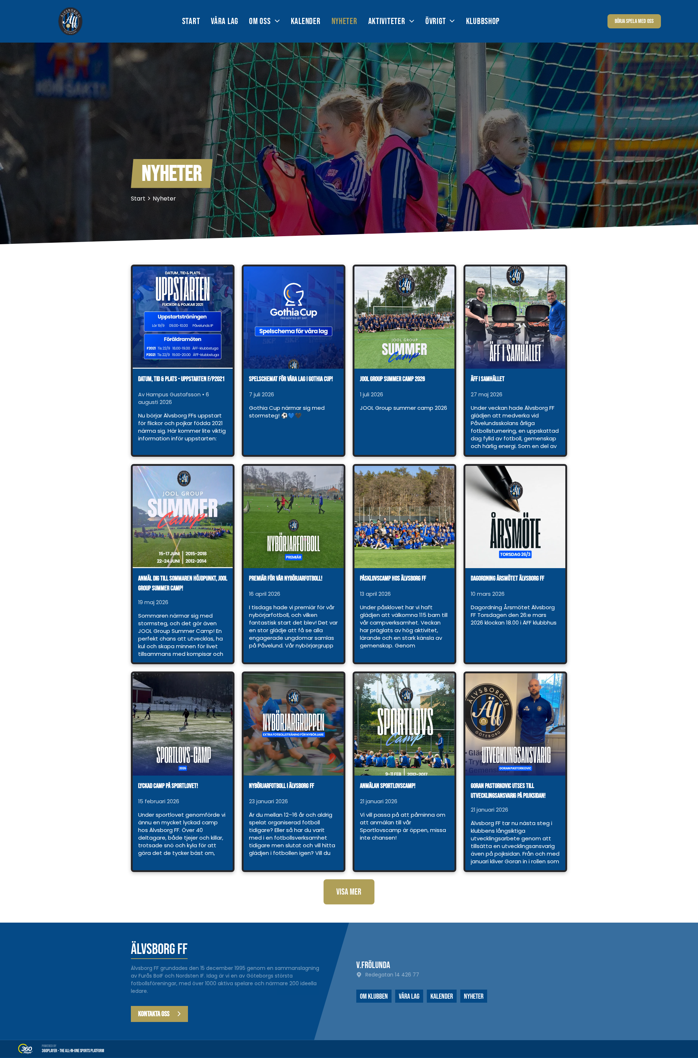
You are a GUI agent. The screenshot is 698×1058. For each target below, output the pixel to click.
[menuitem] (196, 21)
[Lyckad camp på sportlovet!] (183, 724)
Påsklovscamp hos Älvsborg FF (393, 578)
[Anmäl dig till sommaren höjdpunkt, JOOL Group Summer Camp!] (183, 517)
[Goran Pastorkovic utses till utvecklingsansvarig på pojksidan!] (515, 724)
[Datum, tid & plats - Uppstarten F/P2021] (183, 317)
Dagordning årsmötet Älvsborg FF (507, 578)
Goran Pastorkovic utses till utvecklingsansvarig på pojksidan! (508, 791)
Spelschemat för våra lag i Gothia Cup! (291, 379)
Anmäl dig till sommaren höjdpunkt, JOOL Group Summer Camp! (182, 583)
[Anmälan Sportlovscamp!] (404, 724)
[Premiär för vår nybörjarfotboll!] (294, 517)
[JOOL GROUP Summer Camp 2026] (404, 317)
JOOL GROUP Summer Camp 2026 (392, 379)
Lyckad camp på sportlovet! (168, 786)
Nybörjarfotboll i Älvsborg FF (281, 786)
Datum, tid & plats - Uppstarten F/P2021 (181, 379)
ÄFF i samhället (488, 379)
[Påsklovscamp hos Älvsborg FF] (404, 517)
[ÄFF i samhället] (515, 317)
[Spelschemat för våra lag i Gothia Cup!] (294, 317)
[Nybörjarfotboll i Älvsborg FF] (294, 724)
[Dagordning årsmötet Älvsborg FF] (515, 517)
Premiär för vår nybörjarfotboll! (285, 578)
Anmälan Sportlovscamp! (388, 786)
